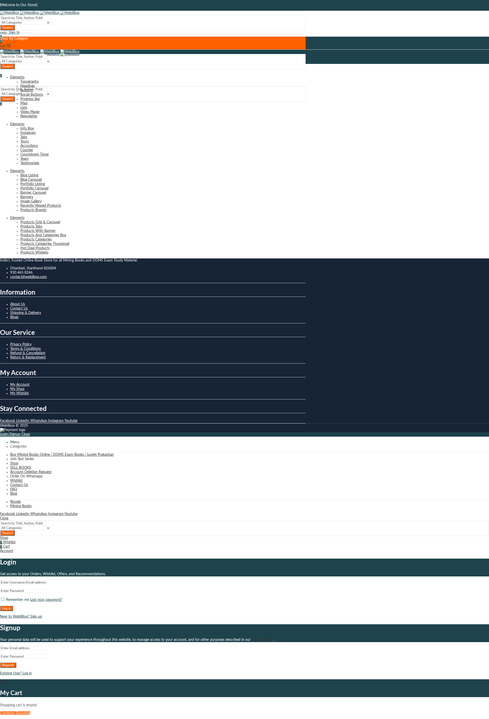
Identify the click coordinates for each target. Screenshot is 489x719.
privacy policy (262, 640)
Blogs (14, 317)
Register (8, 665)
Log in (6, 608)
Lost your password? (46, 600)
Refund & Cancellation (27, 353)
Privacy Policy (21, 344)
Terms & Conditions (25, 349)
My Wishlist (19, 393)
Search (7, 28)
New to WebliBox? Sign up (21, 616)
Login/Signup (10, 434)
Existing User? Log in (16, 673)
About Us (17, 304)
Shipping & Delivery (25, 313)
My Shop (17, 389)
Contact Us (19, 308)
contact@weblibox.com (28, 277)
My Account (20, 384)
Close (25, 434)
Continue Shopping (15, 713)
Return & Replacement (28, 357)
